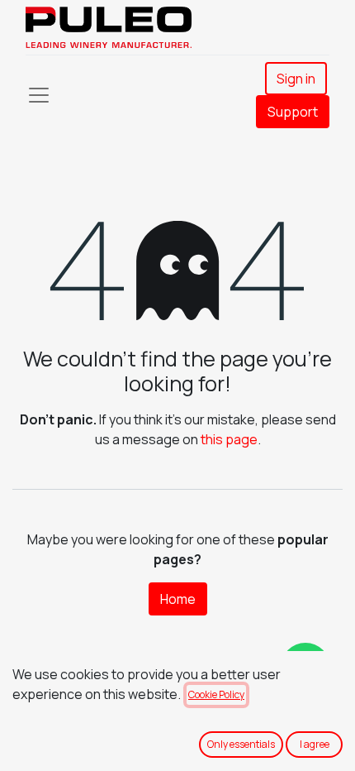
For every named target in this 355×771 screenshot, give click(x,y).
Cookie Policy (216, 694)
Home (178, 599)
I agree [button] (314, 744)
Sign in (296, 78)
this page (229, 439)
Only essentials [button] (241, 744)
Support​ (292, 112)
